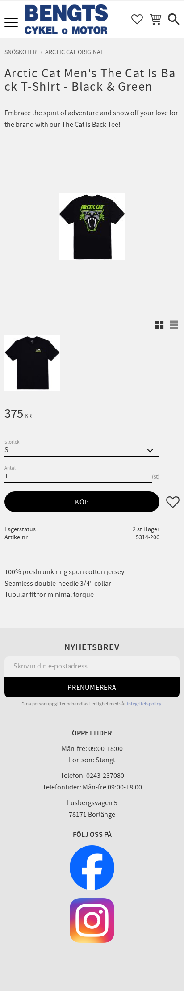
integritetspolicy (144, 704)
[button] (12, 23)
